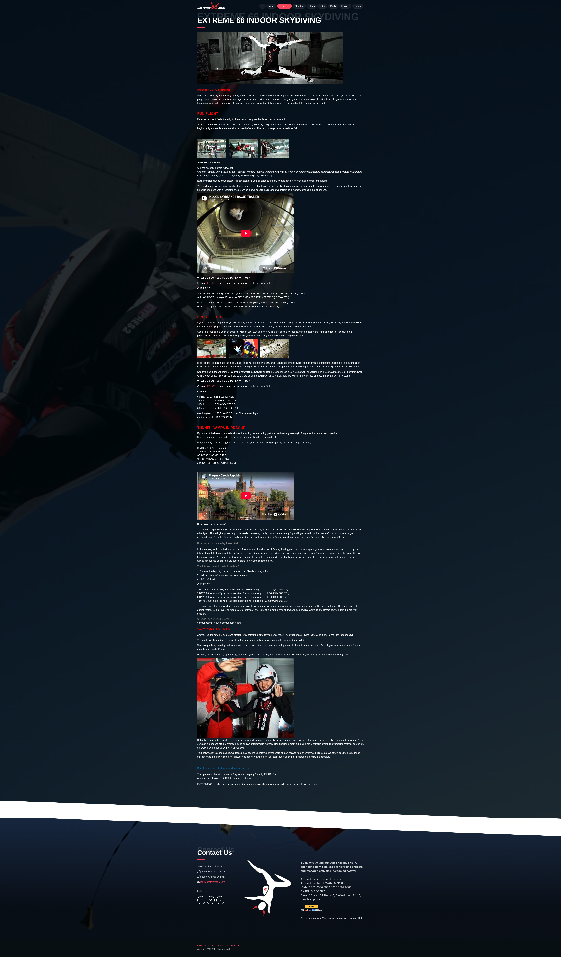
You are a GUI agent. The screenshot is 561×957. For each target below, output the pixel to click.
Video (322, 6)
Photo (312, 6)
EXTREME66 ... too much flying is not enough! (218, 945)
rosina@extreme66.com (212, 882)
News (271, 6)
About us (299, 6)
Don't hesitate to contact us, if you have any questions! (225, 768)
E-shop (357, 6)
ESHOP (211, 283)
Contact (345, 6)
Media (333, 6)
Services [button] (283, 6)
